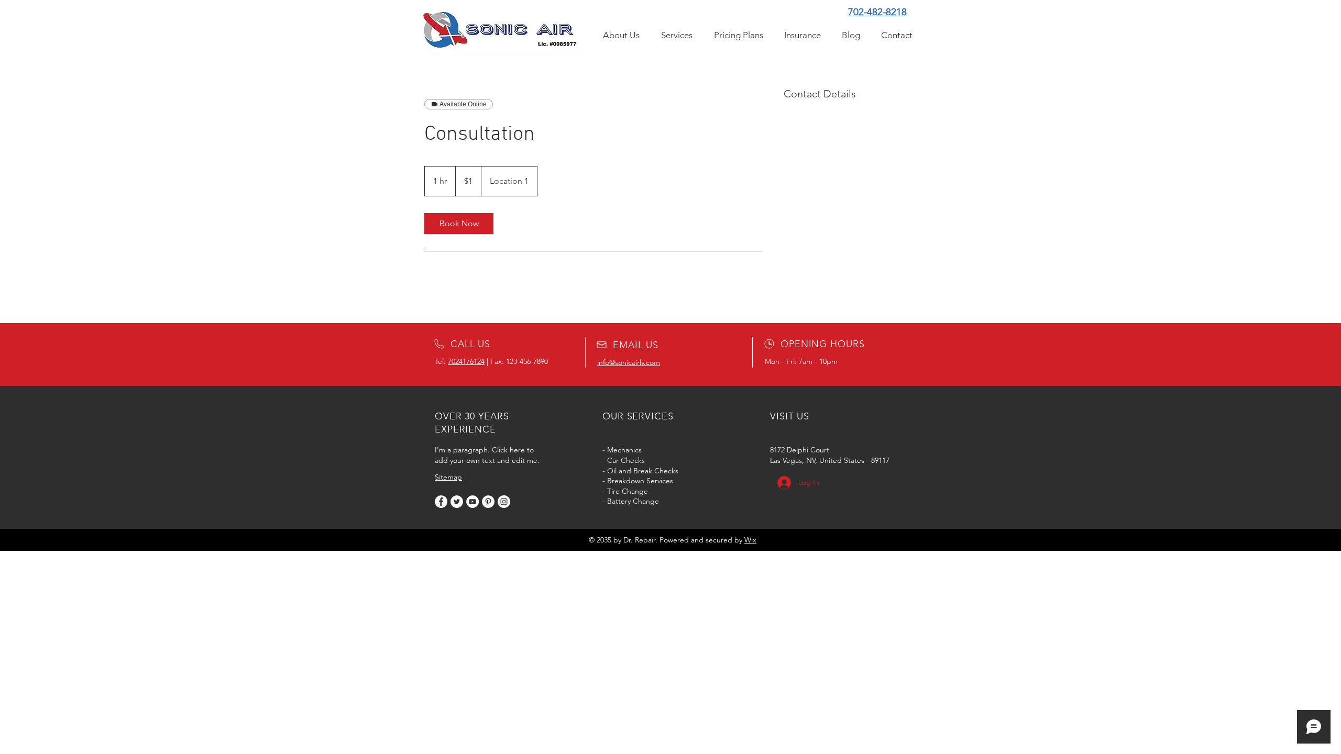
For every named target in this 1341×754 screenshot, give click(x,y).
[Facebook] (441, 501)
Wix (750, 540)
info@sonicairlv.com (628, 362)
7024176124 (466, 361)
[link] (458, 223)
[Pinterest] (488, 501)
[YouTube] (472, 501)
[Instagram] (504, 501)
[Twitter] (456, 501)
